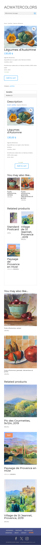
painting (10, 23)
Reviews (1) (9, 95)
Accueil (9, 105)
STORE (31, 533)
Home (5, 23)
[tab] (20, 92)
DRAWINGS (8, 533)
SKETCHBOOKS (28, 530)
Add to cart (11, 78)
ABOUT (17, 533)
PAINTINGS (19, 530)
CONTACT (23, 533)
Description (9, 92)
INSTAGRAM (9, 530)
